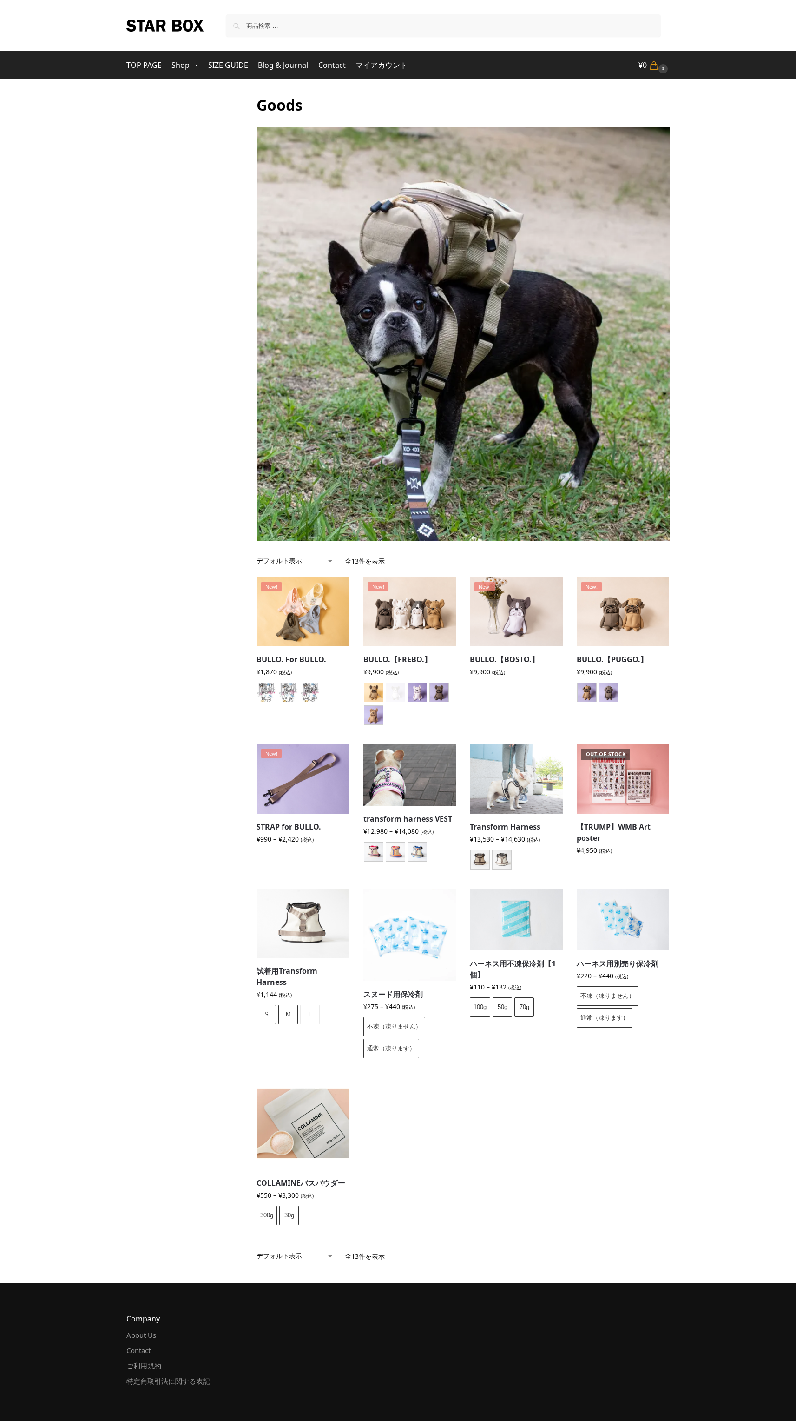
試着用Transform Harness (287, 976)
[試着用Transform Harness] (303, 923)
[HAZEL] (480, 860)
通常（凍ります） (391, 1048)
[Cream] (417, 692)
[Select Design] (303, 693)
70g (524, 1006)
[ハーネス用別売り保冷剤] (623, 919)
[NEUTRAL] (502, 860)
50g (502, 1006)
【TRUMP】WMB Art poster (614, 832)
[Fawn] (373, 715)
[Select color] (409, 705)
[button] (654, 65)
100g (480, 1006)
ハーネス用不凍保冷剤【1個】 (513, 969)
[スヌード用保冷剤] (409, 935)
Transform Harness (505, 827)
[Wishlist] (335, 591)
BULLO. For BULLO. (291, 659)
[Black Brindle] (439, 692)
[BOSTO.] (267, 692)
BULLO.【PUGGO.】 (612, 659)
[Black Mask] (373, 692)
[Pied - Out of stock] (395, 692)
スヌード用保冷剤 (393, 994)
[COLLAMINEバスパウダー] (303, 1123)
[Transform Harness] (516, 779)
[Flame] (373, 852)
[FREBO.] (288, 692)
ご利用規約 (143, 1365)
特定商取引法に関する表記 (168, 1381)
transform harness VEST (407, 819)
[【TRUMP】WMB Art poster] (623, 779)
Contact (138, 1350)
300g (266, 1215)
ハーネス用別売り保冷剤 (617, 963)
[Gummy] (395, 852)
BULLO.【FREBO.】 (397, 659)
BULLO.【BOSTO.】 (504, 659)
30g (289, 1215)
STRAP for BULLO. (289, 827)
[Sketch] (417, 852)
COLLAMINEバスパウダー (301, 1183)
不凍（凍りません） (394, 1026)
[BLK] (609, 692)
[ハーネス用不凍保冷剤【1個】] (516, 919)
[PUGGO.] (310, 692)
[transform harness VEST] (409, 775)
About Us (141, 1335)
